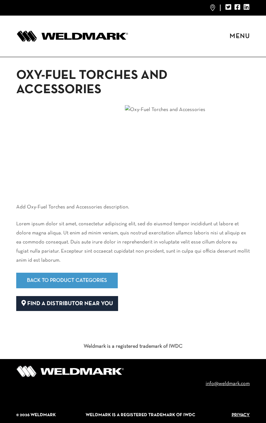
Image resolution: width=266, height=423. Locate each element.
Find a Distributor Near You (69, 303)
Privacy (241, 415)
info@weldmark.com (228, 383)
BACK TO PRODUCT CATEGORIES (67, 280)
